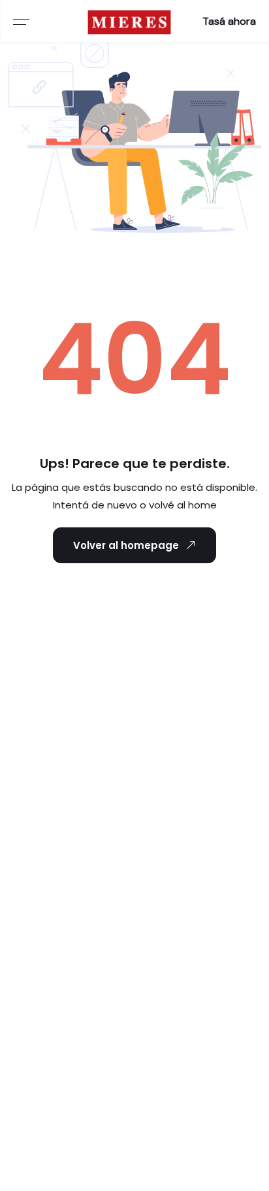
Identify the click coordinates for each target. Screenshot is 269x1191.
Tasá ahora (229, 21)
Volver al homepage (126, 545)
